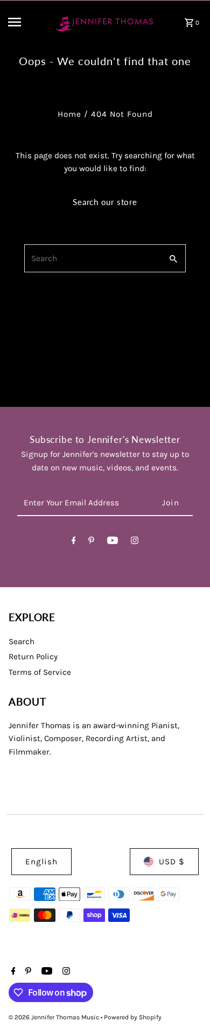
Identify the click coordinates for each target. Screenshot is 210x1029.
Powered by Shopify (133, 1017)
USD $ (172, 861)
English (41, 861)
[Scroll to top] (187, 1001)
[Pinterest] (91, 542)
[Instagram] (134, 542)
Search (21, 641)
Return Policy (33, 656)
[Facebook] (74, 542)
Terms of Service (40, 672)
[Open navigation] (26, 22)
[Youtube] (112, 542)
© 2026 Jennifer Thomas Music (55, 1017)
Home (69, 114)
